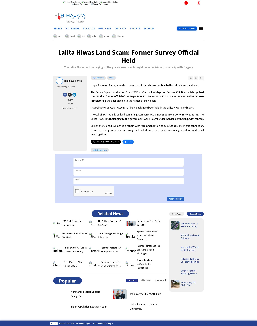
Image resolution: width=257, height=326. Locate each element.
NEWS (111, 77)
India (94, 36)
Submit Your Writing (187, 28)
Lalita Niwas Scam (100, 150)
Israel (72, 36)
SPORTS (135, 28)
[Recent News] (190, 3)
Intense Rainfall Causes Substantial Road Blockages (148, 250)
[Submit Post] (194, 3)
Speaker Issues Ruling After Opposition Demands (147, 235)
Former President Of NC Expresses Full (111, 250)
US (83, 36)
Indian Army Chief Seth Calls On (148, 223)
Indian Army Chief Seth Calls (145, 294)
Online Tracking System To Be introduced (144, 264)
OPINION (121, 28)
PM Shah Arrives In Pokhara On (72, 223)
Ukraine (120, 36)
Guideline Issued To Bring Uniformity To (111, 264)
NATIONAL (72, 28)
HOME (58, 28)
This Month (161, 280)
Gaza (60, 36)
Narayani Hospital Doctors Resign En (85, 294)
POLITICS (89, 28)
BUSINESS (104, 28)
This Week (146, 280)
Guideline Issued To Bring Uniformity (144, 306)
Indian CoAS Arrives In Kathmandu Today (76, 250)
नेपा (186, 2)
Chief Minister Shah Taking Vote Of (73, 264)
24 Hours (132, 280)
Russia (106, 36)
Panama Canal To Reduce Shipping (189, 225)
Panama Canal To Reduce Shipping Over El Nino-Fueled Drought (86, 323)
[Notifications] (198, 3)
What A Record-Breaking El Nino (189, 272)
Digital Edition (98, 77)
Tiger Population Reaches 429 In (89, 306)
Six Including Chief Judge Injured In (110, 236)
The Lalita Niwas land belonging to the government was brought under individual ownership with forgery (128, 67)
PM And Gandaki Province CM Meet (74, 236)
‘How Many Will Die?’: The (188, 284)
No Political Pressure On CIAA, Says (110, 223)
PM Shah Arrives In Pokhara (190, 237)
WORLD (149, 28)
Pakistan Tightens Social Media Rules (190, 260)
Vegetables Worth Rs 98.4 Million (190, 248)
